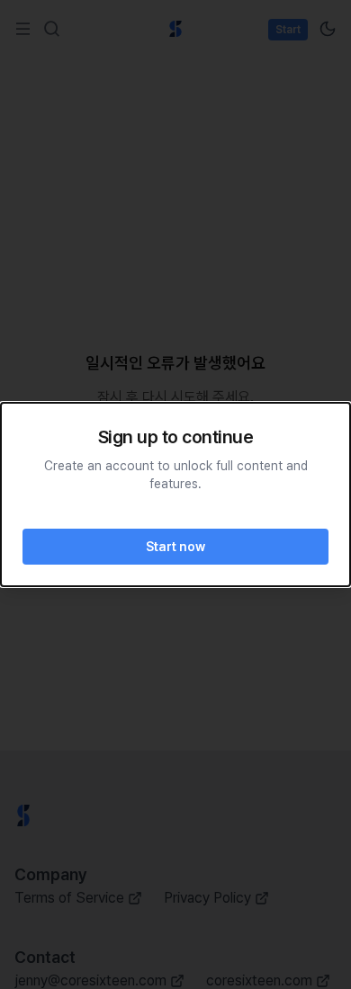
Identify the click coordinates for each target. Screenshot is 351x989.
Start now (175, 546)
